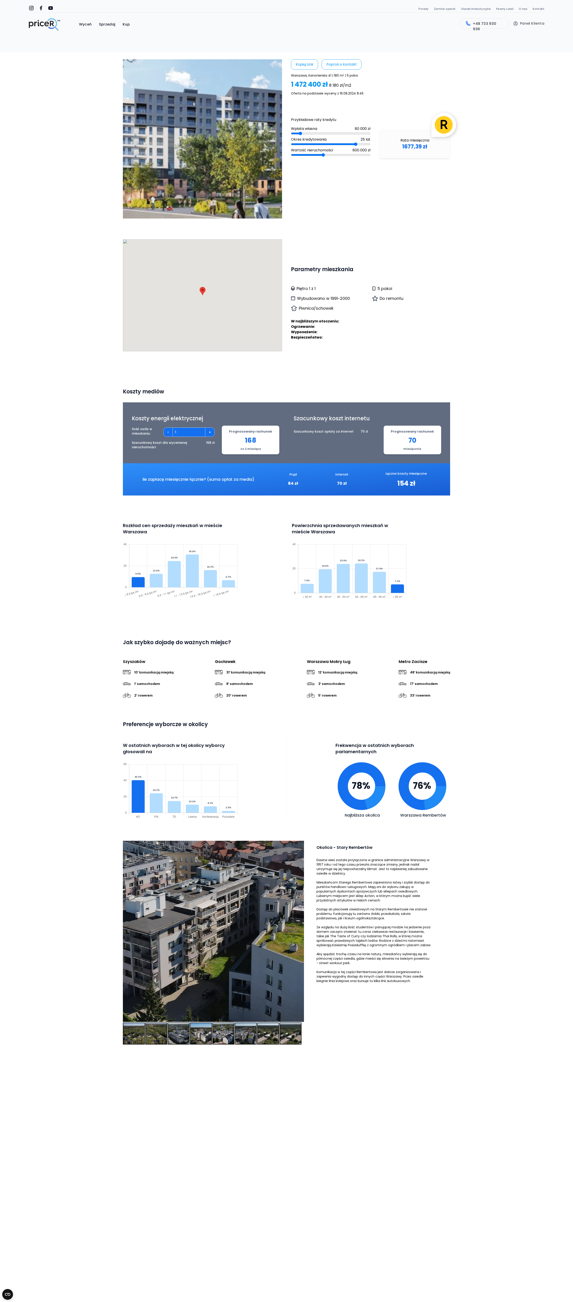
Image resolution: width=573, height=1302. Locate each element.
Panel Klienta (532, 23)
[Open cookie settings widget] (7, 1294)
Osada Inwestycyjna (476, 9)
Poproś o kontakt (341, 64)
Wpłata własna (304, 128)
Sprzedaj (107, 24)
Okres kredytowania (309, 139)
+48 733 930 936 (484, 25)
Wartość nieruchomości (312, 150)
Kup (126, 24)
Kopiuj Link (304, 64)
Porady (423, 9)
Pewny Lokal (504, 9)
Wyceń (85, 24)
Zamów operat (445, 9)
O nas (523, 9)
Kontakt (538, 9)
